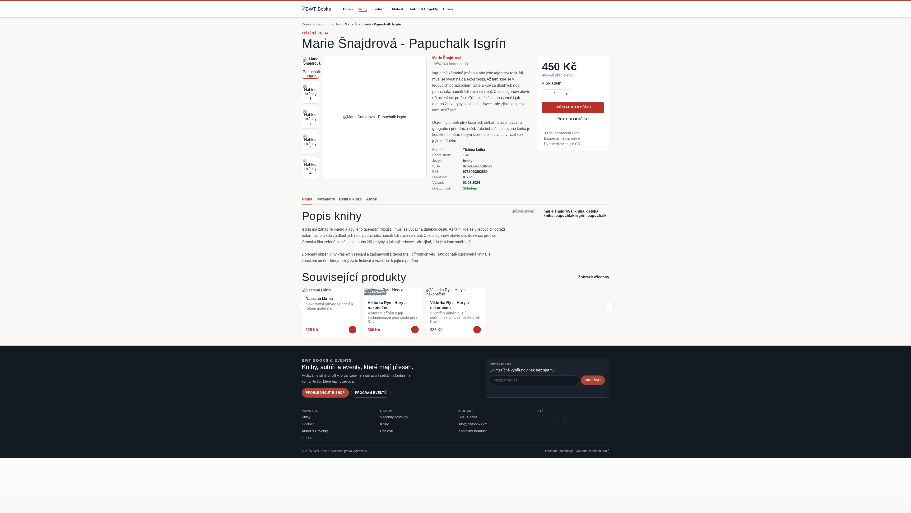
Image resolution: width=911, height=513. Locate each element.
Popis (307, 199)
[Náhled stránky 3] (310, 142)
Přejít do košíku (572, 119)
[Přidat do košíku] (352, 329)
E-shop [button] (378, 9)
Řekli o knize (350, 199)
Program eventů (371, 392)
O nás (306, 438)
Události (397, 9)
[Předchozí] (302, 306)
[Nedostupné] (415, 329)
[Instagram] (551, 419)
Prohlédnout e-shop (325, 392)
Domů (348, 9)
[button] (578, 9)
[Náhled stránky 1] (310, 92)
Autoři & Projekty (423, 9)
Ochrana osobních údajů (592, 451)
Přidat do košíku (574, 107)
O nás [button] (448, 9)
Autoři (371, 199)
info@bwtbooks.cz (472, 424)
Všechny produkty (394, 417)
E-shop (321, 24)
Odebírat (593, 380)
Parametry (325, 199)
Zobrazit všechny (593, 277)
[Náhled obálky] (310, 67)
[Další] (609, 306)
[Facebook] (541, 419)
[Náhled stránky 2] (310, 117)
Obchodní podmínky (559, 451)
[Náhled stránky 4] (310, 167)
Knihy (362, 9)
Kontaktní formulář (472, 431)
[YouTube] (561, 419)
